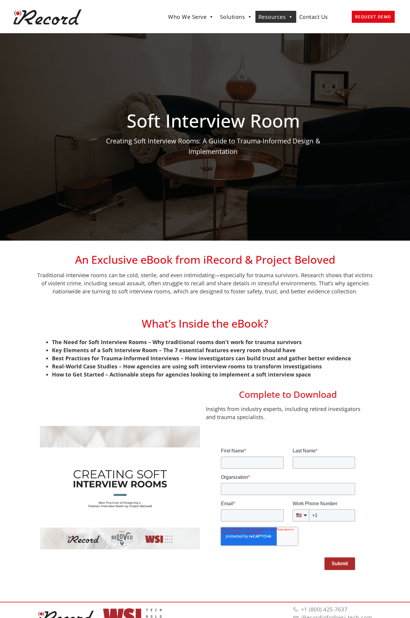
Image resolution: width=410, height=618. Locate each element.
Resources (272, 16)
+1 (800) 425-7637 (324, 609)
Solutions (232, 16)
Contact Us (313, 16)
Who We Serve (187, 16)
